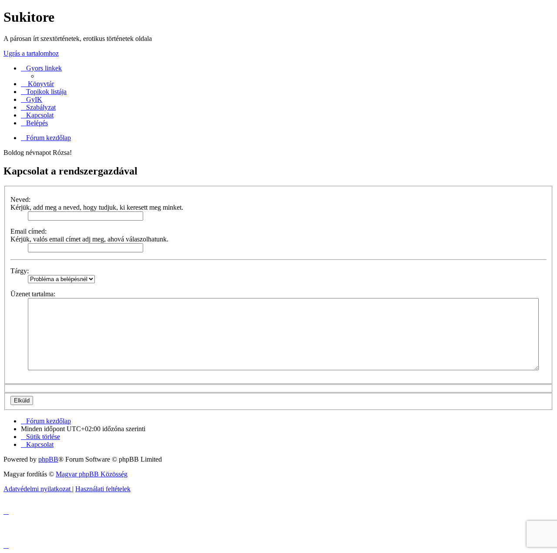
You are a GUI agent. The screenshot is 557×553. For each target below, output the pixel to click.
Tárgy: (19, 271)
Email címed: (28, 231)
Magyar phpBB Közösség (92, 474)
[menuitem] (31, 99)
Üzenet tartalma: (32, 294)
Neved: (20, 199)
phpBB (48, 459)
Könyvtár (40, 83)
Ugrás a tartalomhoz (31, 53)
